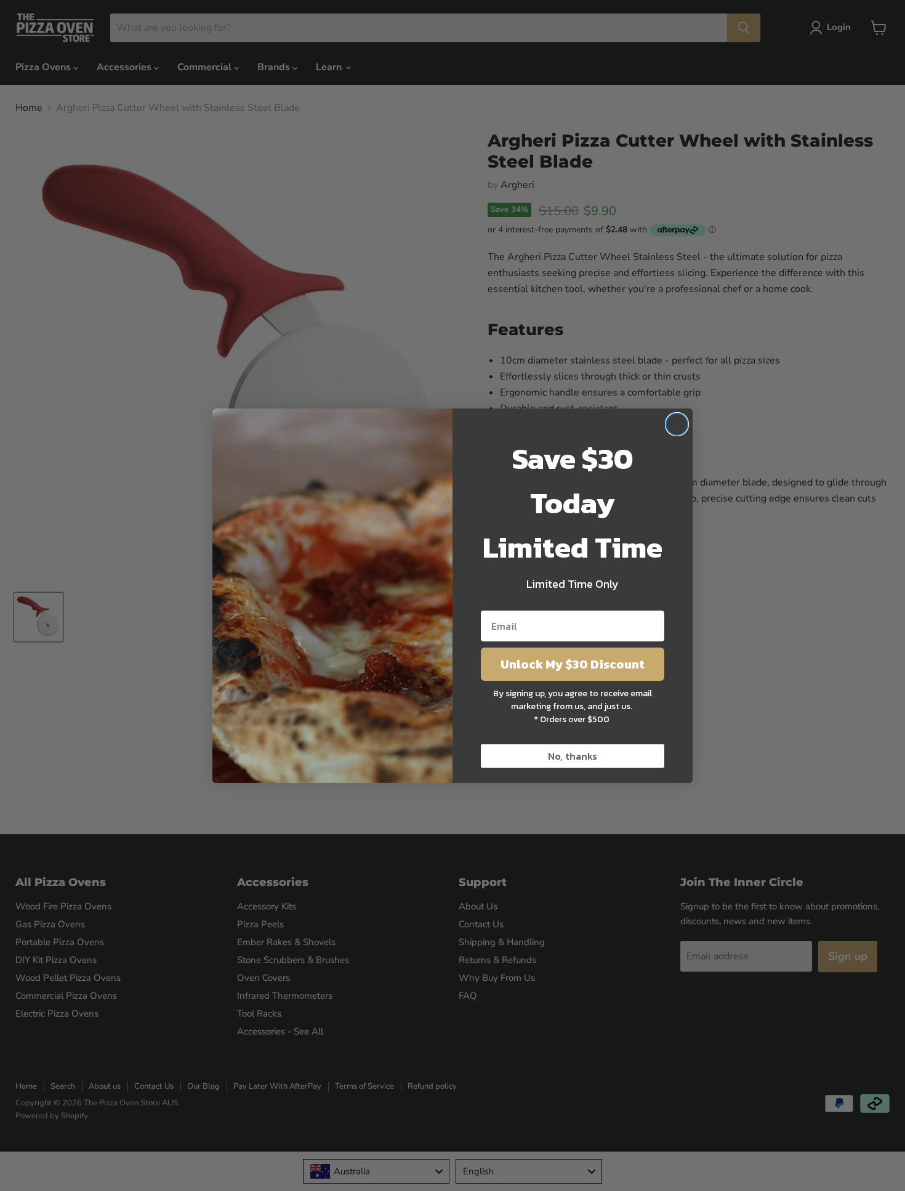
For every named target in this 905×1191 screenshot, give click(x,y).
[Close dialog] (677, 424)
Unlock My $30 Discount (573, 664)
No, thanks (572, 756)
